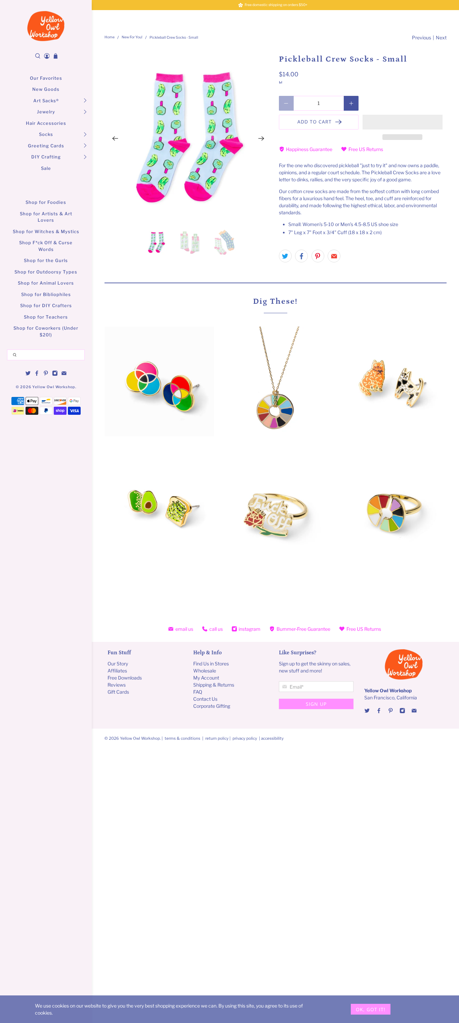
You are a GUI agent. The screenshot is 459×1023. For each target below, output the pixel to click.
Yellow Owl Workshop (53, 387)
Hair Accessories (46, 123)
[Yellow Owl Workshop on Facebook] (36, 374)
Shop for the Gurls (46, 260)
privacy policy (245, 738)
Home (110, 37)
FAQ (197, 692)
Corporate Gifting (211, 706)
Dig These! (275, 301)
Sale (46, 168)
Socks (46, 134)
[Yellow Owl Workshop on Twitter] (28, 374)
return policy (217, 738)
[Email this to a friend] (334, 256)
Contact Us (205, 699)
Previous (421, 37)
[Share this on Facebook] (301, 256)
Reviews (117, 685)
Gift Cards (118, 692)
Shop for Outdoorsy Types (45, 272)
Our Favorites (46, 78)
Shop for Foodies (46, 202)
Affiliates (117, 670)
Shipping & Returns (213, 685)
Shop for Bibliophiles (46, 294)
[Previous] (115, 138)
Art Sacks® (46, 100)
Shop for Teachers (46, 317)
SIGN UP (316, 704)
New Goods (45, 89)
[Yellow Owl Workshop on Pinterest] (45, 374)
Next (441, 37)
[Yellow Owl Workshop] (46, 25)
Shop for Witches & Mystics (46, 231)
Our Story (118, 663)
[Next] (261, 138)
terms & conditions (182, 738)
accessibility (272, 738)
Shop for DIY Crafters (46, 305)
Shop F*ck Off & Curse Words (46, 246)
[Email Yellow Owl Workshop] (64, 374)
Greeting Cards (46, 145)
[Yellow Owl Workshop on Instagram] (54, 374)
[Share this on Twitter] (285, 256)
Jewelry (46, 111)
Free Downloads (125, 678)
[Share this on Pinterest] (317, 256)
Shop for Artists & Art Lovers (46, 217)
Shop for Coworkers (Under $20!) (45, 331)
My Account (206, 678)
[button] (403, 122)
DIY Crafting (46, 156)
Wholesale (204, 670)
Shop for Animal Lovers (46, 283)
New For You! (132, 37)
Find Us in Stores (211, 663)
